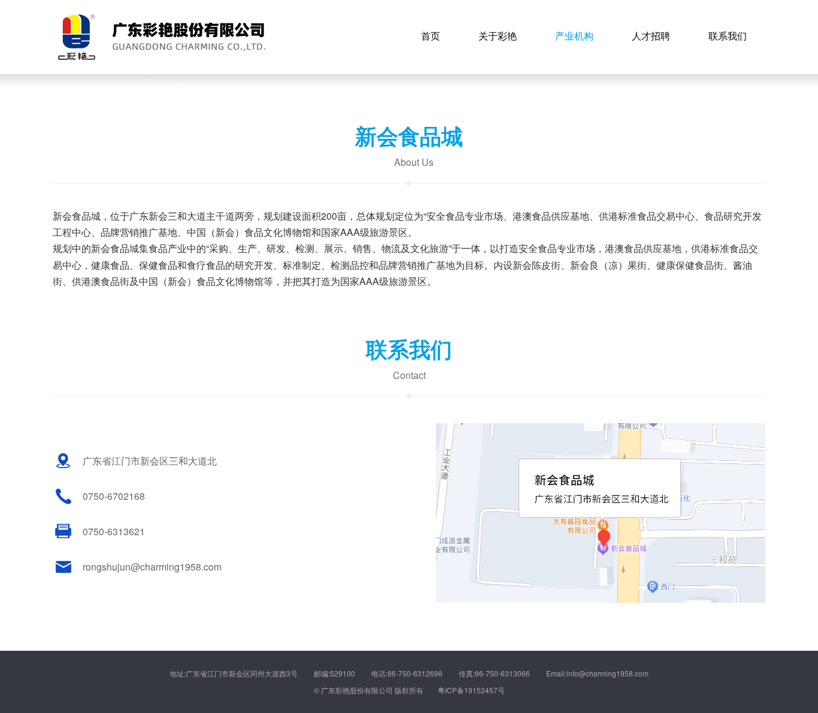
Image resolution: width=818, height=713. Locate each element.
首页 (430, 36)
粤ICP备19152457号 (471, 690)
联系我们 (727, 36)
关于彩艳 (497, 36)
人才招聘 (651, 36)
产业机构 (574, 36)
